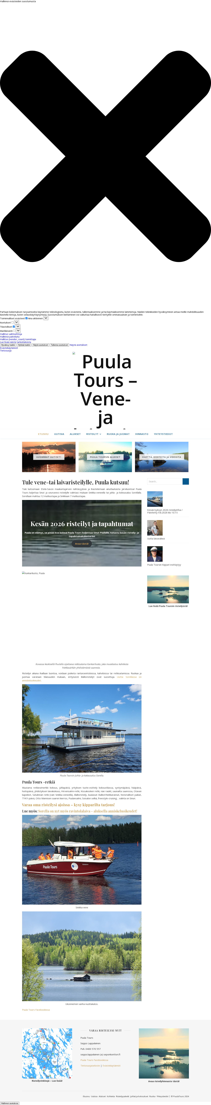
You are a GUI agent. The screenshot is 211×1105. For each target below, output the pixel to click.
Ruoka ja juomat (118, 433)
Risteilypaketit (122, 1096)
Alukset (75, 433)
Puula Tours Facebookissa (36, 1009)
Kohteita (111, 1096)
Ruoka (152, 1096)
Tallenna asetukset (59, 345)
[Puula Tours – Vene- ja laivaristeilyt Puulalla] (105, 390)
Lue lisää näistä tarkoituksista (15, 342)
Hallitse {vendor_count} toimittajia (18, 339)
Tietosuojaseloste (90, 1065)
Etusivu (43, 433)
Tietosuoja (5, 350)
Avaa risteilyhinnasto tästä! (163, 1081)
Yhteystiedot (163, 433)
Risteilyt (92, 433)
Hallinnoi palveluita (9, 336)
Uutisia (59, 433)
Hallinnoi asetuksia (9, 1103)
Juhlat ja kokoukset (139, 1096)
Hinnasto (141, 433)
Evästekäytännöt (9, 347)
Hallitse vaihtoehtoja (11, 333)
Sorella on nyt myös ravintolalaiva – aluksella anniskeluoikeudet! (87, 811)
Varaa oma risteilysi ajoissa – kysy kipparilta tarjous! (69, 804)
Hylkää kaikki (24, 345)
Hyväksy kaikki (8, 345)
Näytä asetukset (40, 345)
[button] (105, 157)
